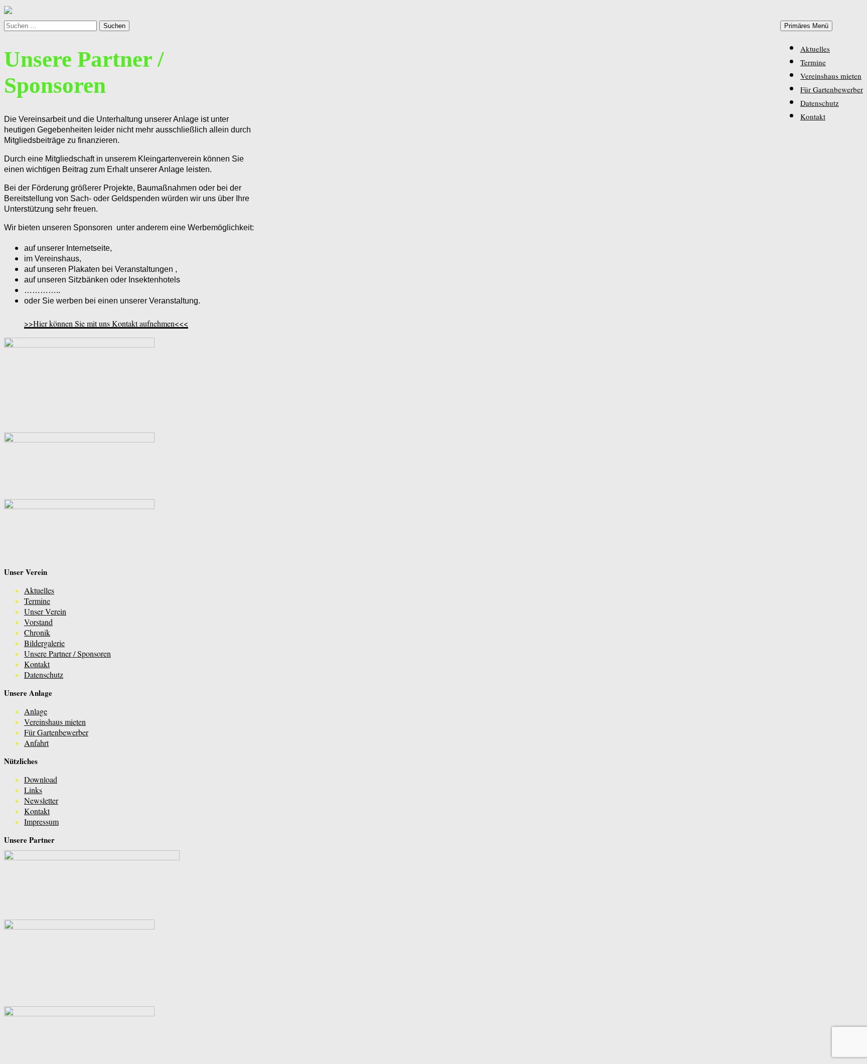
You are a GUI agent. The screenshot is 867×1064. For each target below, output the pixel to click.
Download (40, 779)
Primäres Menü (806, 26)
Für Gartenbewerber (831, 89)
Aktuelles (815, 49)
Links (33, 790)
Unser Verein (45, 611)
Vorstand (38, 622)
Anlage (35, 711)
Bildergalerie (44, 643)
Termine (813, 62)
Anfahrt (36, 742)
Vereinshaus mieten (830, 76)
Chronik (37, 632)
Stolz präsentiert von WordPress (54, 1053)
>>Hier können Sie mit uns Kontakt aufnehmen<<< (106, 323)
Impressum (41, 821)
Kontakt (812, 116)
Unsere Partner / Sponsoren (67, 653)
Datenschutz (819, 103)
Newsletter (41, 800)
